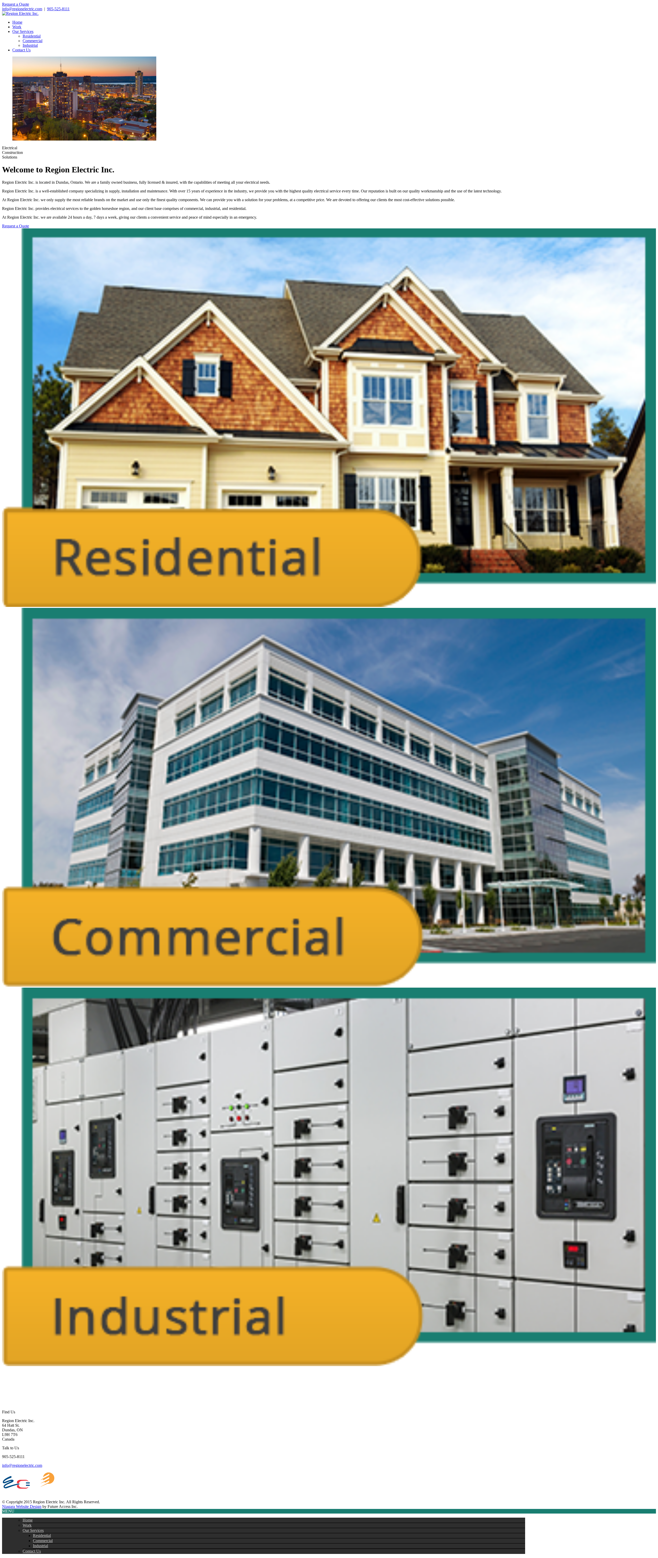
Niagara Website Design (21, 1506)
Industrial (30, 45)
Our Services (22, 31)
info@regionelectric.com (22, 9)
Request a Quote (15, 4)
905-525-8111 (58, 9)
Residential (32, 36)
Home (17, 22)
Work (16, 27)
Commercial (32, 41)
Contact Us (21, 50)
